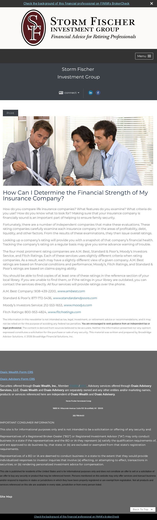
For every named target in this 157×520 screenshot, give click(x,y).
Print (10, 113)
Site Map (6, 496)
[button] (144, 56)
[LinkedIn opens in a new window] (90, 94)
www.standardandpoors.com (75, 298)
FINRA (74, 386)
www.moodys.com (78, 305)
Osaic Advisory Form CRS (17, 379)
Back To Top (141, 509)
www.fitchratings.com (64, 312)
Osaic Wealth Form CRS (16, 372)
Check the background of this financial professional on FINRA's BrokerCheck (76, 3)
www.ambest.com (71, 291)
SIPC (83, 386)
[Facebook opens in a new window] (98, 94)
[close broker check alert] (151, 3)
